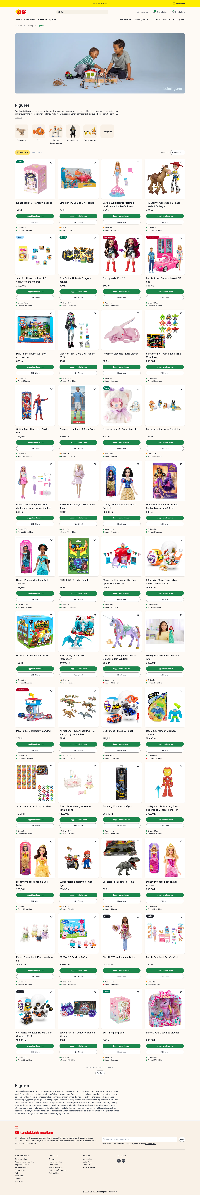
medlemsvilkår (150, 1144)
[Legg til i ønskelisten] (51, 162)
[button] (178, 12)
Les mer (18, 117)
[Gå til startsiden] (21, 12)
